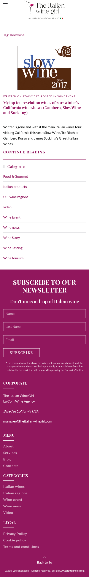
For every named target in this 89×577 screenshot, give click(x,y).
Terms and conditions (21, 546)
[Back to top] (44, 557)
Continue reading (24, 152)
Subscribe (21, 352)
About (8, 446)
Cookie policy (14, 540)
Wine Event (66, 96)
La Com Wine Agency (19, 401)
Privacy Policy (15, 533)
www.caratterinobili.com (71, 570)
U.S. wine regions (15, 197)
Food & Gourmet (15, 176)
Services (10, 452)
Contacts (11, 466)
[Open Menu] (5, 2)
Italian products (15, 186)
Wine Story (11, 237)
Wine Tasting (12, 248)
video (7, 207)
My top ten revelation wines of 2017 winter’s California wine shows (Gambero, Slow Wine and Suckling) (42, 107)
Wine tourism (13, 258)
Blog (7, 459)
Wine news (11, 227)
